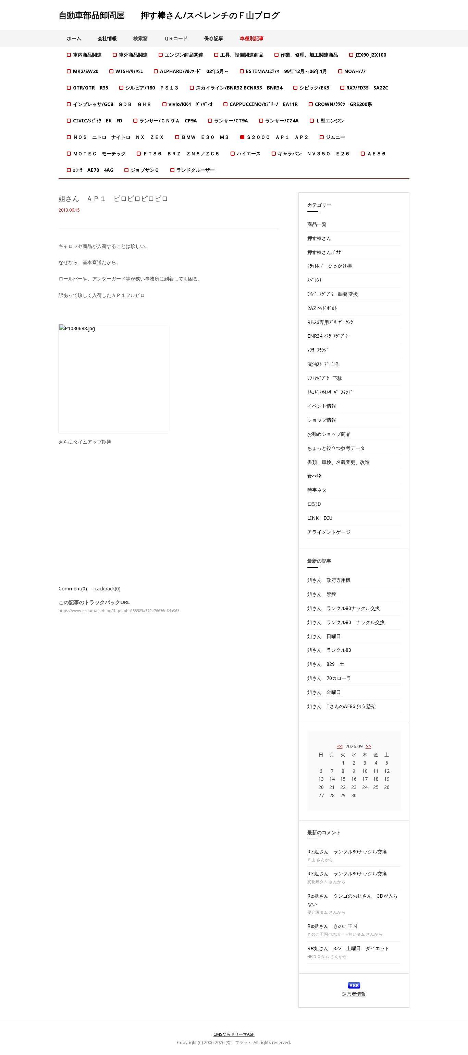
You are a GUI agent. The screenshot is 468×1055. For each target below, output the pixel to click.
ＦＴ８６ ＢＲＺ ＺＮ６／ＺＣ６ (181, 153)
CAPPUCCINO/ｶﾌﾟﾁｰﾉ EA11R (264, 104)
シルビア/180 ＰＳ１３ (152, 87)
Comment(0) (73, 588)
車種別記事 (252, 38)
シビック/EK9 (314, 87)
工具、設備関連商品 (241, 54)
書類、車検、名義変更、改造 (338, 462)
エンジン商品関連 (184, 54)
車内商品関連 (87, 54)
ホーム (74, 38)
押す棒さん (319, 238)
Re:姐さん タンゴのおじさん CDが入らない (352, 899)
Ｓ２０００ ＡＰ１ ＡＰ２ (277, 137)
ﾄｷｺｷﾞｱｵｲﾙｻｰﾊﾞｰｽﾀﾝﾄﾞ (330, 392)
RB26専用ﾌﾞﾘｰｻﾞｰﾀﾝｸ (330, 322)
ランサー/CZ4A (282, 120)
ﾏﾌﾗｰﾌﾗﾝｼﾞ (318, 350)
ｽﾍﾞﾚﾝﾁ (314, 280)
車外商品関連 (133, 54)
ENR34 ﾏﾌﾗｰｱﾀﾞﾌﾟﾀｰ (328, 336)
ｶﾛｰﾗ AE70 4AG (93, 170)
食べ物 (314, 475)
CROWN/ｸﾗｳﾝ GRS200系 (343, 104)
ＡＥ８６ (376, 153)
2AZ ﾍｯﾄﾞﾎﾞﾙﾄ (322, 308)
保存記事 (213, 38)
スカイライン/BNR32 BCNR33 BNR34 (239, 87)
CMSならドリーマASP (234, 1034)
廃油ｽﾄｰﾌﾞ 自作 (323, 364)
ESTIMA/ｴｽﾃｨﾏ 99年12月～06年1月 (286, 71)
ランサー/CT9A (231, 120)
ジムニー (335, 137)
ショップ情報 (321, 420)
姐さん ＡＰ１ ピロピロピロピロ (113, 198)
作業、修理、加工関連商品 (309, 54)
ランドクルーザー (195, 170)
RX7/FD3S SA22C (367, 87)
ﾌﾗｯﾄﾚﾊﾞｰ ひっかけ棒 (329, 266)
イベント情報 (321, 406)
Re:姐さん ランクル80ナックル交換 (347, 851)
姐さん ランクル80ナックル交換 (343, 608)
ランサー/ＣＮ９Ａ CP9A (168, 120)
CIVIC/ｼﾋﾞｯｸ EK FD (97, 120)
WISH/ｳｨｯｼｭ (129, 71)
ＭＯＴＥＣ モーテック (99, 153)
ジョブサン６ (145, 170)
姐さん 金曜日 (324, 692)
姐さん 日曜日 (324, 636)
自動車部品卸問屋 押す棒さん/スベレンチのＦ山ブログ (169, 15)
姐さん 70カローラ (329, 678)
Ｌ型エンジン (330, 120)
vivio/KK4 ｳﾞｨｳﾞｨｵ (190, 104)
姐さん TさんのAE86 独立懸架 (341, 706)
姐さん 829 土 (325, 664)
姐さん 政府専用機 (328, 580)
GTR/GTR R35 (90, 87)
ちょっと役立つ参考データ (336, 448)
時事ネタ (317, 490)
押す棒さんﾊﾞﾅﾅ (324, 252)
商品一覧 (317, 224)
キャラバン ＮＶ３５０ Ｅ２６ (314, 153)
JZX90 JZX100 (370, 54)
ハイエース (249, 153)
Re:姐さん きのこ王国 (332, 926)
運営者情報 (354, 994)
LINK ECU (319, 518)
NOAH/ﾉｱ (355, 71)
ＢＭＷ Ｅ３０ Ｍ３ (205, 137)
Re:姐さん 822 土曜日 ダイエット (348, 948)
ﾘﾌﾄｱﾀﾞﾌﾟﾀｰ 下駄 (324, 378)
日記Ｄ (314, 504)
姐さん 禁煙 (321, 594)
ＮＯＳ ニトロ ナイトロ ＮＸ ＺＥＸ (118, 137)
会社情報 (107, 38)
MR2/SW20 (85, 71)
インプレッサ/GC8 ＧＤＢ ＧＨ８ (112, 104)
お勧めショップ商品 (328, 434)
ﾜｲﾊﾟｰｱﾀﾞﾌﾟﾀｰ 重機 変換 (332, 294)
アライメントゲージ (328, 532)
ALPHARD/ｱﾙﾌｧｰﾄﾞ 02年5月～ (194, 71)
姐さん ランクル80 (329, 650)
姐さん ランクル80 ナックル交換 (346, 622)
